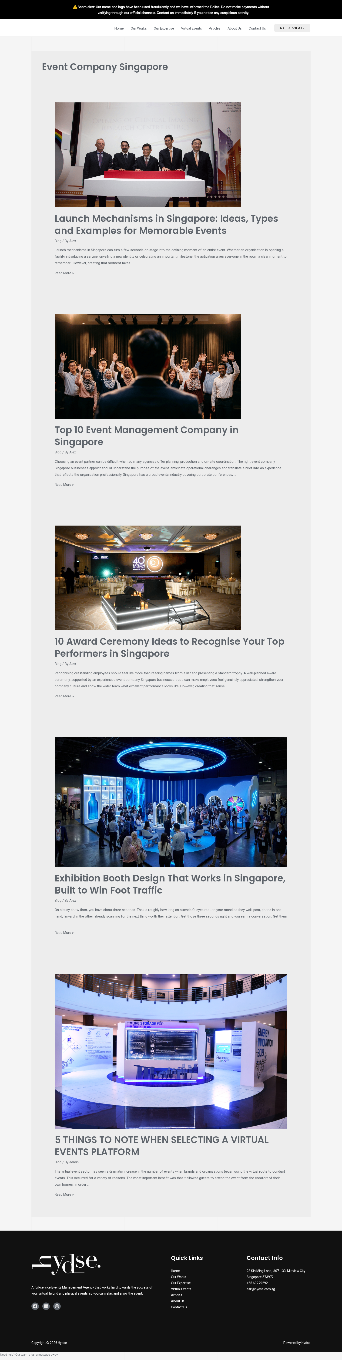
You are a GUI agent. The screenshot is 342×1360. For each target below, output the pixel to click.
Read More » (64, 273)
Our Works (139, 28)
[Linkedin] (46, 1306)
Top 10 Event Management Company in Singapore (147, 436)
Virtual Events (191, 28)
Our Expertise (164, 28)
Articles (215, 28)
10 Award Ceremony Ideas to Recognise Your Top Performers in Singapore (169, 647)
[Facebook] (35, 1306)
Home (119, 28)
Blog (58, 241)
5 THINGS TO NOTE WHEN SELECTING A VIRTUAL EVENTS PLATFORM (162, 1145)
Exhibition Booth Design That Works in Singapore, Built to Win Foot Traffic (170, 884)
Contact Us (257, 28)
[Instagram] (57, 1306)
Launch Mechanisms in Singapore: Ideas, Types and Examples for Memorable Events (166, 224)
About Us (235, 28)
